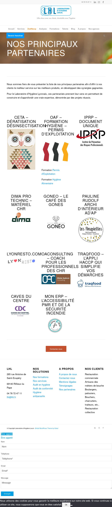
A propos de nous (68, 374)
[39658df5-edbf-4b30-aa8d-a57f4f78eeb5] (20, 311)
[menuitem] (11, 28)
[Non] (71, 505)
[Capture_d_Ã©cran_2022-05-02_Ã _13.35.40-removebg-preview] (21, 261)
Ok (66, 505)
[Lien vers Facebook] (103, 2)
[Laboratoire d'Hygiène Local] (56, 14)
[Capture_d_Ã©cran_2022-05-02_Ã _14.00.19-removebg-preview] (89, 283)
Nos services (40, 380)
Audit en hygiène (41, 384)
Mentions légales (67, 381)
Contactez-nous (67, 378)
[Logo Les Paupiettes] (90, 230)
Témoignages (66, 385)
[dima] (21, 217)
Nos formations (40, 377)
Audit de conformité (43, 388)
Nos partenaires (67, 389)
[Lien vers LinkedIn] (95, 2)
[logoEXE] (90, 137)
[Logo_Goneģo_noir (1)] (56, 222)
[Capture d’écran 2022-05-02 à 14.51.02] (21, 149)
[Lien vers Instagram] (99, 2)
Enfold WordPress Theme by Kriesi (46, 428)
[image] (55, 325)
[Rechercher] (103, 35)
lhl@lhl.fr (11, 397)
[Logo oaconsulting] (56, 279)
